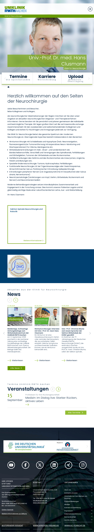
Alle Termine (74, 412)
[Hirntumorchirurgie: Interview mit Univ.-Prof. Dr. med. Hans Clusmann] (47, 316)
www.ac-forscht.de (74, 525)
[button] (5, 78)
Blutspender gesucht (12, 525)
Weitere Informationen (33, 240)
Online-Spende (7, 510)
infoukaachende (40, 500)
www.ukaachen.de (40, 503)
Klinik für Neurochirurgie (13, 16)
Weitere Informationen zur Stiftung (14, 514)
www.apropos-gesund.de (46, 525)
